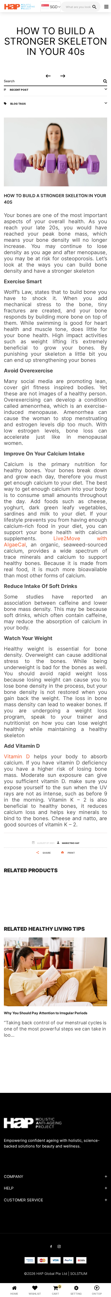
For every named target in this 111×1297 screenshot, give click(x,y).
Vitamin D (17, 756)
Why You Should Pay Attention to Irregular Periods (45, 1013)
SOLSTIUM (78, 1273)
